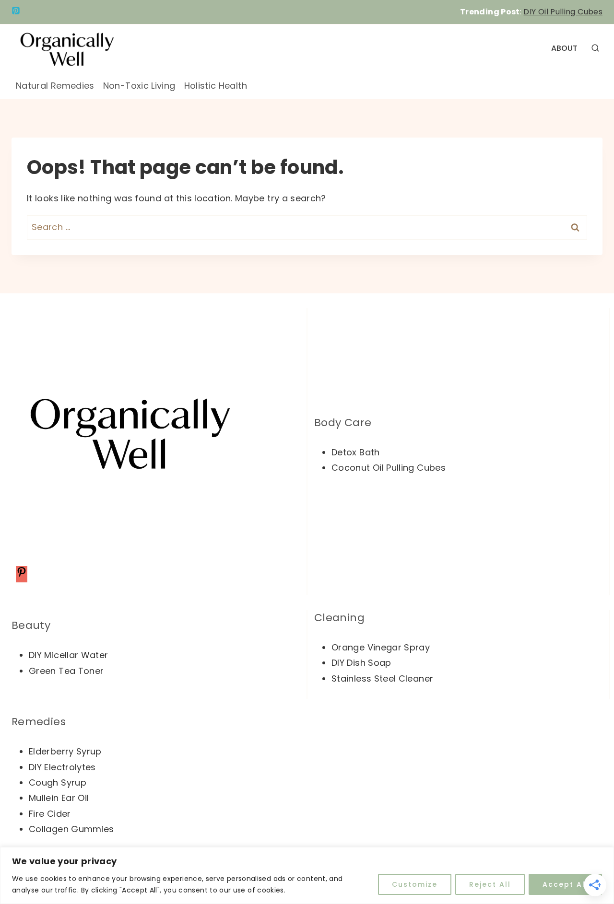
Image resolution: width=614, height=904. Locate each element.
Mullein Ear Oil (59, 798)
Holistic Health (215, 86)
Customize (414, 884)
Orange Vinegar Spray (380, 647)
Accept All (565, 884)
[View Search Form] (595, 48)
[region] (307, 875)
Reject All (490, 884)
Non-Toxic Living (139, 86)
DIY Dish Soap (361, 663)
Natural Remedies (55, 86)
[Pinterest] (16, 12)
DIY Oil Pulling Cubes (562, 11)
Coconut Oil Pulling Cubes (388, 468)
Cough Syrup (57, 782)
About (564, 48)
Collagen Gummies (71, 829)
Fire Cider (50, 814)
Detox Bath (355, 452)
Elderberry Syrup (65, 751)
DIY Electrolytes (62, 767)
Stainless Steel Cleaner (382, 678)
